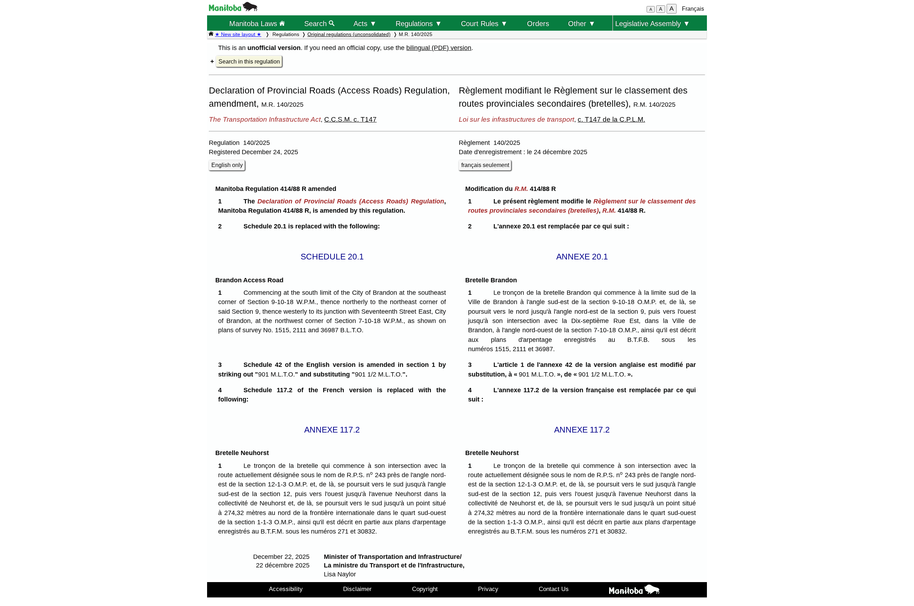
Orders (538, 23)
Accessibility (286, 588)
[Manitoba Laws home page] (211, 34)
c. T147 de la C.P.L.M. (611, 119)
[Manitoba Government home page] (634, 590)
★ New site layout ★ (238, 34)
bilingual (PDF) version (438, 47)
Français (693, 9)
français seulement (485, 165)
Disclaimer (357, 588)
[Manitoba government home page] (233, 9)
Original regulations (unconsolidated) (349, 34)
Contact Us (554, 588)
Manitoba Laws (254, 23)
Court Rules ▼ (484, 23)
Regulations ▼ (419, 23)
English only (227, 165)
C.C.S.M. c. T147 (350, 119)
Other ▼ (582, 23)
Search (316, 23)
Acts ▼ (365, 23)
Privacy (488, 588)
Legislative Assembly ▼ (652, 23)
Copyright (425, 588)
